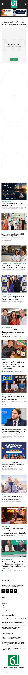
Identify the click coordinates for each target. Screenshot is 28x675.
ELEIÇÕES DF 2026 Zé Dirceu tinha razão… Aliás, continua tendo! (13, 331)
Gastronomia (5, 526)
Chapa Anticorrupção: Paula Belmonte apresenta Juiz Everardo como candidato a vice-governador (13, 297)
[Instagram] (7, 591)
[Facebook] (3, 591)
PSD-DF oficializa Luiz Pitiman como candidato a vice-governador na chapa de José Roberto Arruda (13, 397)
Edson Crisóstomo (6, 336)
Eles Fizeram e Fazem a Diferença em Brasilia (13, 263)
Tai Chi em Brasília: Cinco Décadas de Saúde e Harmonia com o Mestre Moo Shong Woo (13, 643)
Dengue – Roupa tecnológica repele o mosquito (13, 648)
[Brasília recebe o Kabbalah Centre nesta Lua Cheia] (14, 191)
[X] (11, 591)
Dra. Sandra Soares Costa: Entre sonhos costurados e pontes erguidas (13, 266)
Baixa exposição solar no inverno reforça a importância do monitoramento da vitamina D (11, 498)
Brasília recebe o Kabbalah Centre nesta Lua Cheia (12, 204)
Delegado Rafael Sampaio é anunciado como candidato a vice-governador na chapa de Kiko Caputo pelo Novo (13, 431)
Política (3, 427)
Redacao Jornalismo (8, 371)
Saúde (3, 494)
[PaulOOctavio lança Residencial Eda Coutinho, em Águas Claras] (14, 221)
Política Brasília (6, 294)
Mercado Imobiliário (7, 232)
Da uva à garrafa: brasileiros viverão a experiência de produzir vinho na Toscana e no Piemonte (12, 365)
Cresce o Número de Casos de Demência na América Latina (11, 637)
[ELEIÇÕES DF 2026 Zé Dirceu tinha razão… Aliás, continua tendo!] (14, 316)
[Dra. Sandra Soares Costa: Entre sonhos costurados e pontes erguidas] (14, 253)
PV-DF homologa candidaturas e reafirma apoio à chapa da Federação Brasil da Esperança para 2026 (13, 564)
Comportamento (6, 201)
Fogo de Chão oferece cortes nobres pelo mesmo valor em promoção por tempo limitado (13, 530)
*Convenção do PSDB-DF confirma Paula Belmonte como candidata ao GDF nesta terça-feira (12, 464)
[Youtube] (15, 591)
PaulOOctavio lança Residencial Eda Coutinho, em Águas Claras (12, 235)
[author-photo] (2, 371)
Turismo (4, 359)
